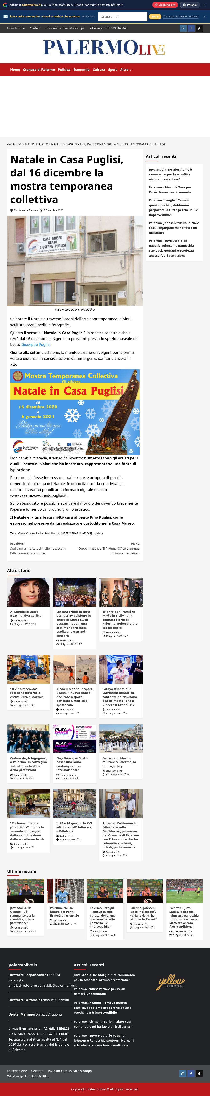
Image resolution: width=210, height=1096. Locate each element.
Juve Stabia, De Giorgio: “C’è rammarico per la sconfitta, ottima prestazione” (170, 174)
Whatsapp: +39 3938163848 (108, 28)
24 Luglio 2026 (113, 713)
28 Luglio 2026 (67, 713)
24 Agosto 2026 (22, 931)
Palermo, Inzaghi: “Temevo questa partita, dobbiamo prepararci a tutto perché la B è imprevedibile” (173, 207)
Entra (155, 16)
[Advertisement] (105, 106)
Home (15, 69)
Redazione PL (21, 620)
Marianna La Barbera (26, 210)
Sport (112, 69)
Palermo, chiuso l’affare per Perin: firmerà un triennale (170, 189)
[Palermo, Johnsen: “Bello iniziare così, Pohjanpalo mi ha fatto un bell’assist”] (145, 891)
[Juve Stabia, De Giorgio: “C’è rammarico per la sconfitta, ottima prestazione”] (25, 891)
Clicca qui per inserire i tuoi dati (180, 16)
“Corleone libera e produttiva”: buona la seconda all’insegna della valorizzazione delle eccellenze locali (27, 831)
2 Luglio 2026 (21, 778)
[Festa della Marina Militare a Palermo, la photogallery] (121, 738)
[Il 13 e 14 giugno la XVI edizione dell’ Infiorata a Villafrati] (74, 803)
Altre (124, 69)
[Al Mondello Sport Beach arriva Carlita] (28, 592)
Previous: (38, 548)
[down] (130, 70)
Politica (64, 69)
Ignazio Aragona (49, 1014)
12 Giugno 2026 (114, 774)
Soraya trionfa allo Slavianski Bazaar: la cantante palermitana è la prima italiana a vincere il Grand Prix (120, 697)
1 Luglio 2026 (67, 778)
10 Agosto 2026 (114, 636)
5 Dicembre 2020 (53, 210)
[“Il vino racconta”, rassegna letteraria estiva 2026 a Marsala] (28, 669)
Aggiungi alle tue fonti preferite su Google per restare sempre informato (66, 4)
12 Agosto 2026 (22, 624)
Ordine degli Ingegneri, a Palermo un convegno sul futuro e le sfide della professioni (28, 764)
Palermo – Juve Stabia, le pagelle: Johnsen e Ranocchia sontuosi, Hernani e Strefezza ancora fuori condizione (171, 248)
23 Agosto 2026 (141, 927)
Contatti (35, 28)
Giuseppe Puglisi (35, 344)
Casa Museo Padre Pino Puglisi (39, 533)
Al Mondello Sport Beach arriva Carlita (25, 614)
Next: (109, 548)
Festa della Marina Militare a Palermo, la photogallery (119, 762)
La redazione (16, 28)
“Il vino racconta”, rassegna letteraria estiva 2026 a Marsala (27, 693)
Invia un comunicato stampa (65, 28)
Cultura (99, 69)
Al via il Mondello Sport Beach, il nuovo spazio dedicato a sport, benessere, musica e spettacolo (74, 697)
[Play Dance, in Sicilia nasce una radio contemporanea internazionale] (74, 738)
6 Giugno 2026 (67, 839)
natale (99, 533)
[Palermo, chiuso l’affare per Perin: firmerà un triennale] (65, 891)
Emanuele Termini (182, 931)
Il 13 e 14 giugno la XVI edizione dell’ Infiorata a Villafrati (74, 827)
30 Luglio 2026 (21, 705)
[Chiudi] (204, 5)
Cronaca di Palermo (39, 69)
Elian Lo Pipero (68, 774)
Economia (81, 69)
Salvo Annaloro (114, 770)
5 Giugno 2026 (113, 855)
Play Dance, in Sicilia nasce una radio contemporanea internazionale (72, 764)
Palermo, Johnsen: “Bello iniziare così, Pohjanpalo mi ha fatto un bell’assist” (174, 228)
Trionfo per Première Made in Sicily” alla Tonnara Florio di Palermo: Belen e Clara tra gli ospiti (120, 620)
